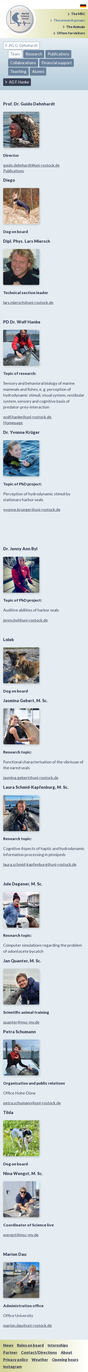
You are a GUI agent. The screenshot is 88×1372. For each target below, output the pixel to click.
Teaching (18, 71)
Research (33, 54)
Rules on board (30, 1345)
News (8, 1345)
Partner (10, 1352)
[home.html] (83, 5)
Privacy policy (15, 1359)
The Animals (75, 27)
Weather (40, 1359)
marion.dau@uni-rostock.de (27, 1325)
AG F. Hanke (19, 82)
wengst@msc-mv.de (21, 1234)
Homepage (13, 422)
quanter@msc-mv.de (21, 1022)
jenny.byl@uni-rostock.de (25, 620)
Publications (58, 54)
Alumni (38, 71)
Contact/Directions (39, 1352)
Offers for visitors (71, 33)
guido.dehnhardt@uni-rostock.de (31, 165)
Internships (58, 1345)
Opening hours (65, 1359)
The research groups (69, 20)
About (66, 1352)
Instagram (12, 1366)
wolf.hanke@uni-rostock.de (27, 417)
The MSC (78, 14)
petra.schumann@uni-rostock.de (32, 1103)
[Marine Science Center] (19, 18)
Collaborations (23, 62)
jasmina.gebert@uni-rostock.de (30, 777)
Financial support (57, 62)
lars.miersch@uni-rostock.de (28, 302)
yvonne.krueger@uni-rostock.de (31, 509)
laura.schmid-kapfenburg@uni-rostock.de (39, 864)
